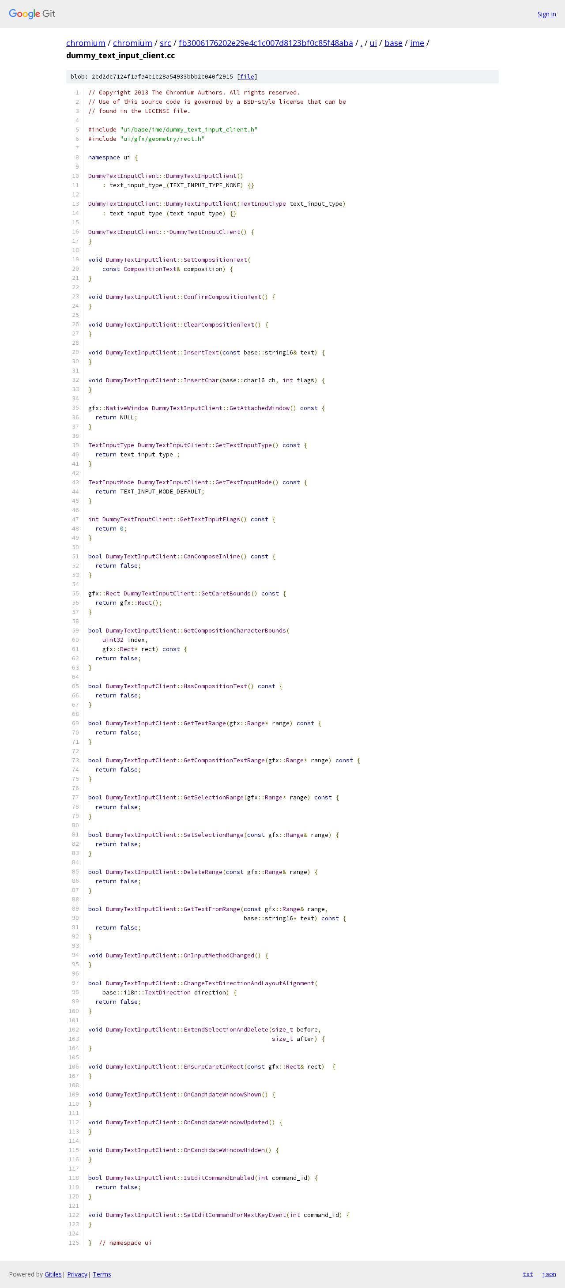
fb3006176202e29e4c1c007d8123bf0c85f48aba (266, 43)
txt (528, 1274)
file (247, 76)
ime (417, 43)
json (549, 1274)
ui (373, 43)
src (165, 43)
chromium (85, 43)
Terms (102, 1274)
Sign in (547, 14)
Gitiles (53, 1274)
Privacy (77, 1274)
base (393, 43)
